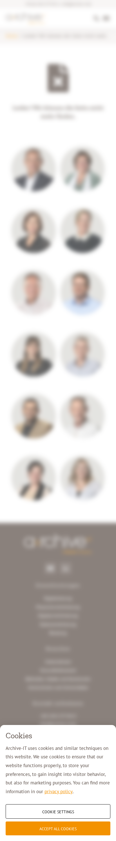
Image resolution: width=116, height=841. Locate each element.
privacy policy (58, 791)
